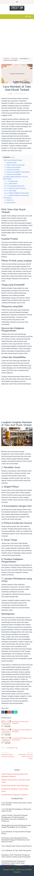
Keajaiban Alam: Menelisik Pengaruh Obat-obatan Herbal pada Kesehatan (16, 856)
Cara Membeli (11, 748)
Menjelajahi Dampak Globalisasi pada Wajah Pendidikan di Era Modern (16, 826)
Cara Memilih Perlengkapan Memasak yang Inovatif (16, 810)
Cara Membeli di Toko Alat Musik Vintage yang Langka (25, 755)
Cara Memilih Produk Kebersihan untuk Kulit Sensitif (16, 804)
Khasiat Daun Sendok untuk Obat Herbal (15, 785)
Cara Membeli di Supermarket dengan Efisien (16, 832)
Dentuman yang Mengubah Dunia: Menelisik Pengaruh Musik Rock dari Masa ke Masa (15, 840)
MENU (29, 17)
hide (12, 157)
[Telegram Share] (12, 712)
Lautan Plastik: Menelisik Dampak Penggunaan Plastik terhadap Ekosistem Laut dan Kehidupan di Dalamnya (14, 818)
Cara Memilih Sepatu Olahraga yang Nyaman (7, 754)
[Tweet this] (6, 712)
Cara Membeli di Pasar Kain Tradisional (20, 722)
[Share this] (2, 712)
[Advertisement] (17, 39)
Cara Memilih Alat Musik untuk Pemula (16, 846)
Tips (16, 748)
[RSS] (17, 2)
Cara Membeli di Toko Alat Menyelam (16, 850)
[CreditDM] (17, 8)
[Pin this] (9, 712)
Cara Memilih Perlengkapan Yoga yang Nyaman (22, 739)
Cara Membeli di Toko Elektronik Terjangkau (21, 730)
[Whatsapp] (16, 712)
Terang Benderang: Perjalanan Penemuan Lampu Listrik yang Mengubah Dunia (13, 863)
